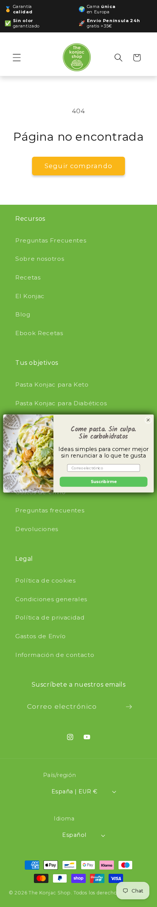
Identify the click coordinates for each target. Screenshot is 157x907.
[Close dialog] (148, 420)
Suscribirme (104, 481)
